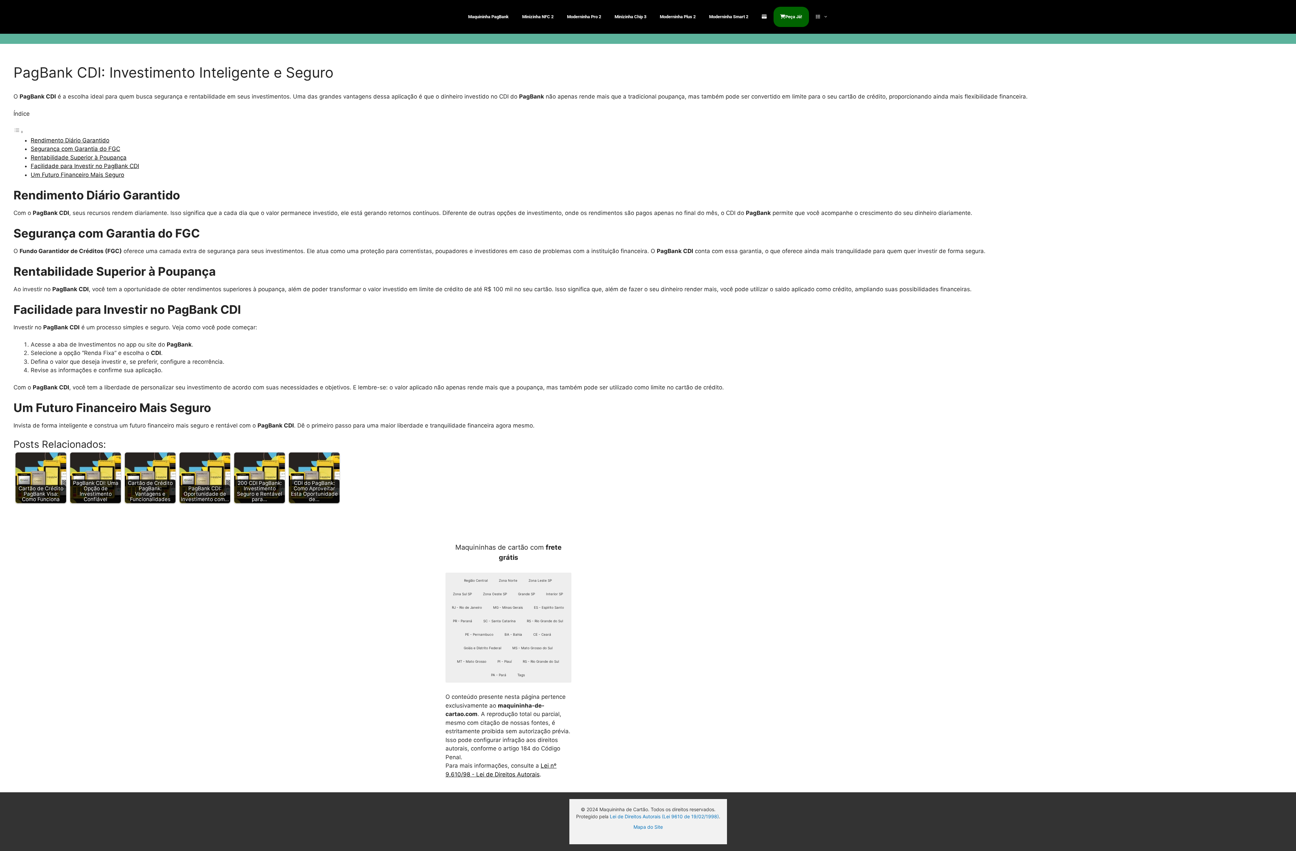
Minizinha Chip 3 (630, 16)
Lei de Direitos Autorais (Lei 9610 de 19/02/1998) (664, 816)
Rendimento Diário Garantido (70, 140)
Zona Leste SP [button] (540, 580)
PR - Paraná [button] (462, 621)
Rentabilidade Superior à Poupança (79, 157)
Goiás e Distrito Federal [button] (482, 648)
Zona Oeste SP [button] (495, 594)
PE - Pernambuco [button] (479, 634)
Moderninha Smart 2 (728, 16)
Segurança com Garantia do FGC (75, 148)
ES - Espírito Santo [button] (549, 607)
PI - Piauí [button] (504, 661)
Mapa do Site (648, 827)
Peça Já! (793, 16)
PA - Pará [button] (498, 675)
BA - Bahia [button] (513, 634)
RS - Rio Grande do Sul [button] (545, 621)
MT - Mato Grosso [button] (471, 661)
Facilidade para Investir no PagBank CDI (85, 166)
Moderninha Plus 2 (678, 16)
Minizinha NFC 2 (538, 16)
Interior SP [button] (554, 594)
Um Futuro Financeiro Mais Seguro (77, 174)
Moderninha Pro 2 (584, 16)
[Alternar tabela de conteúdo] (19, 131)
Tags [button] (521, 675)
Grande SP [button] (526, 594)
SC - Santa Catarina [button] (499, 621)
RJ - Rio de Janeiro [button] (467, 607)
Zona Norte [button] (508, 580)
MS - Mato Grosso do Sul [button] (532, 648)
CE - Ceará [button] (542, 634)
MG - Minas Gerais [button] (508, 607)
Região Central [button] (476, 580)
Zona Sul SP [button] (462, 594)
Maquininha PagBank (488, 16)
